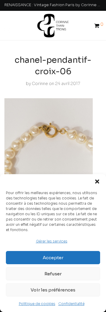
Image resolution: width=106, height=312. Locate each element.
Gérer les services (51, 241)
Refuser (53, 274)
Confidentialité (71, 303)
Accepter (53, 257)
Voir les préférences (53, 290)
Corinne (40, 83)
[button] (97, 181)
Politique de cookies (37, 303)
